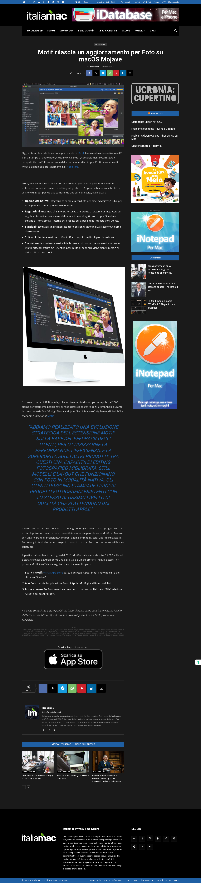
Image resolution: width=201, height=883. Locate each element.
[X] (58, 2)
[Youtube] (63, 2)
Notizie (139, 30)
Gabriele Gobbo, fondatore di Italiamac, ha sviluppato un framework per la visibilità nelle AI (106, 778)
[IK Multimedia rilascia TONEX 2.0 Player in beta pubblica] (138, 306)
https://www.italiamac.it (51, 712)
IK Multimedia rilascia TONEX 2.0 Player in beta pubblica (162, 304)
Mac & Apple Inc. (100, 45)
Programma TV (160, 2)
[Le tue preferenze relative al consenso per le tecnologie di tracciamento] (198, 662)
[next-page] (28, 787)
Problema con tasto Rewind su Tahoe (153, 128)
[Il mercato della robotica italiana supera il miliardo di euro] (138, 289)
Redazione (94, 66)
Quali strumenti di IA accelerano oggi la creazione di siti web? (160, 269)
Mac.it (153, 30)
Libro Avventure (107, 30)
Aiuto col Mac (156, 114)
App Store (72, 166)
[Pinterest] (43, 2)
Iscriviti (137, 2)
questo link (68, 843)
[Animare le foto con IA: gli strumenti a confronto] (73, 762)
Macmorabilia (173, 2)
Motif (81, 153)
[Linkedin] (38, 2)
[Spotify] (48, 2)
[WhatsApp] (110, 73)
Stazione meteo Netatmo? (146, 145)
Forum (51, 30)
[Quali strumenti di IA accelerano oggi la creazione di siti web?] (38, 762)
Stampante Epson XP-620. (146, 121)
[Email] (130, 73)
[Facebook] (29, 2)
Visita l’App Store (53, 572)
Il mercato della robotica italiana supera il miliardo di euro (163, 287)
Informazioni (125, 2)
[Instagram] (34, 2)
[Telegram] (53, 2)
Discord (126, 30)
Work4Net (147, 2)
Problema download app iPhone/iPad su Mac (154, 137)
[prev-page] (24, 787)
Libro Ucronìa (86, 30)
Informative (64, 880)
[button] (175, 31)
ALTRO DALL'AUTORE (85, 744)
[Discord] (24, 2)
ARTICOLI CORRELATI (61, 744)
